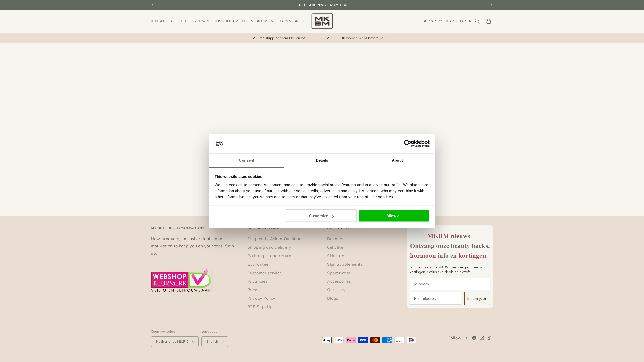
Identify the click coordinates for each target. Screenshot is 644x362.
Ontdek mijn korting (273, 229)
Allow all (393, 216)
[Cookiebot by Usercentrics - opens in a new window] (408, 143)
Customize (318, 216)
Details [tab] (322, 160)
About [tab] (397, 160)
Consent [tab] (246, 160)
